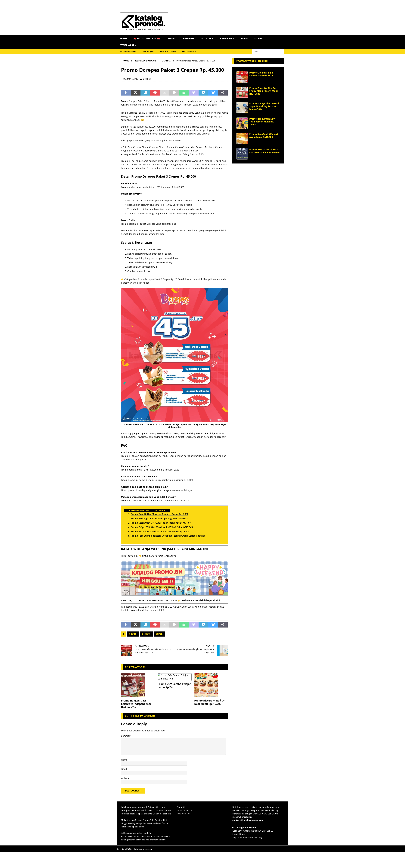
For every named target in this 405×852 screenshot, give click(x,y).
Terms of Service (184, 810)
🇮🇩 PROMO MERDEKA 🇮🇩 (147, 38)
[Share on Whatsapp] (184, 93)
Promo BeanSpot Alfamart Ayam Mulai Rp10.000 (263, 135)
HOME (123, 38)
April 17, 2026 (131, 78)
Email (124, 768)
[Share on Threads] (223, 93)
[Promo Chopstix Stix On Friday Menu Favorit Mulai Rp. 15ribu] (242, 92)
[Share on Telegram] (203, 93)
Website (125, 778)
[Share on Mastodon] (194, 93)
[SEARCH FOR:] (268, 51)
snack (159, 634)
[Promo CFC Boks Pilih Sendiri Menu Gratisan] (242, 77)
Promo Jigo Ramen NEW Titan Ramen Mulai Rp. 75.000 (262, 121)
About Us (181, 807)
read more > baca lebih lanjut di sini (200, 600)
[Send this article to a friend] (164, 93)
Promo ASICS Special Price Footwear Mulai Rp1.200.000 (264, 151)
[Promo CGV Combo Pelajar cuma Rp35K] (175, 677)
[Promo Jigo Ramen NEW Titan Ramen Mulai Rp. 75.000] (242, 123)
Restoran (226, 38)
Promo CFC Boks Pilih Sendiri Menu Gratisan (261, 74)
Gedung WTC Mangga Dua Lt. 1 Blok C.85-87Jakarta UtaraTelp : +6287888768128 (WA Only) (252, 832)
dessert (146, 634)
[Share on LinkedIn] (145, 93)
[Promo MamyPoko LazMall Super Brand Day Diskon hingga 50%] (242, 107)
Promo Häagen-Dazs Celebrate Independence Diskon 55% (136, 704)
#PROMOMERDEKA (128, 51)
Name (124, 759)
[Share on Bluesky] (213, 93)
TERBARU (171, 38)
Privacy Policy (183, 813)
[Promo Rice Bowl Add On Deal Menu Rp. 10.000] (211, 685)
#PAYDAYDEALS (189, 51)
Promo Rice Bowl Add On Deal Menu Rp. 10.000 (209, 702)
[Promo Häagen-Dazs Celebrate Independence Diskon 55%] (138, 685)
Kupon (258, 38)
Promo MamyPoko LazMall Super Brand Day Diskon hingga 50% (264, 106)
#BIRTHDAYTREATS (168, 51)
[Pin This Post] (155, 93)
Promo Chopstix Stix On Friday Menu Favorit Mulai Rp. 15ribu (263, 90)
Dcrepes (147, 78)
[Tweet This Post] (135, 93)
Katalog (205, 38)
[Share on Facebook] (126, 93)
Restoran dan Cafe (145, 60)
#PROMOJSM (148, 51)
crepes (132, 634)
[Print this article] (174, 93)
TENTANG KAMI (128, 45)
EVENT (244, 38)
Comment (126, 735)
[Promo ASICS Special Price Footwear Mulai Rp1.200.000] (242, 154)
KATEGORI (188, 38)
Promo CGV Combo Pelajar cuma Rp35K (174, 685)
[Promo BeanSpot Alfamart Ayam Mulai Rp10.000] (242, 138)
